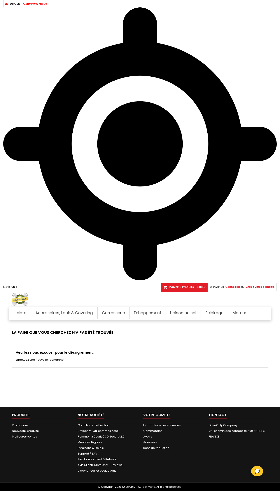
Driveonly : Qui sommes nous (98, 431)
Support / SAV (87, 453)
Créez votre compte (260, 287)
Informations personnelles (162, 425)
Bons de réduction (156, 448)
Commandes (152, 431)
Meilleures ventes (24, 436)
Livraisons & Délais (91, 448)
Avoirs (147, 436)
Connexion (232, 287)
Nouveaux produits (25, 431)
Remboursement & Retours (97, 459)
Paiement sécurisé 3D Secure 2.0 (101, 436)
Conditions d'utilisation (94, 425)
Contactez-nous (35, 3)
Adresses (150, 442)
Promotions (20, 425)
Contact (218, 414)
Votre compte (156, 414)
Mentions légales (90, 442)
